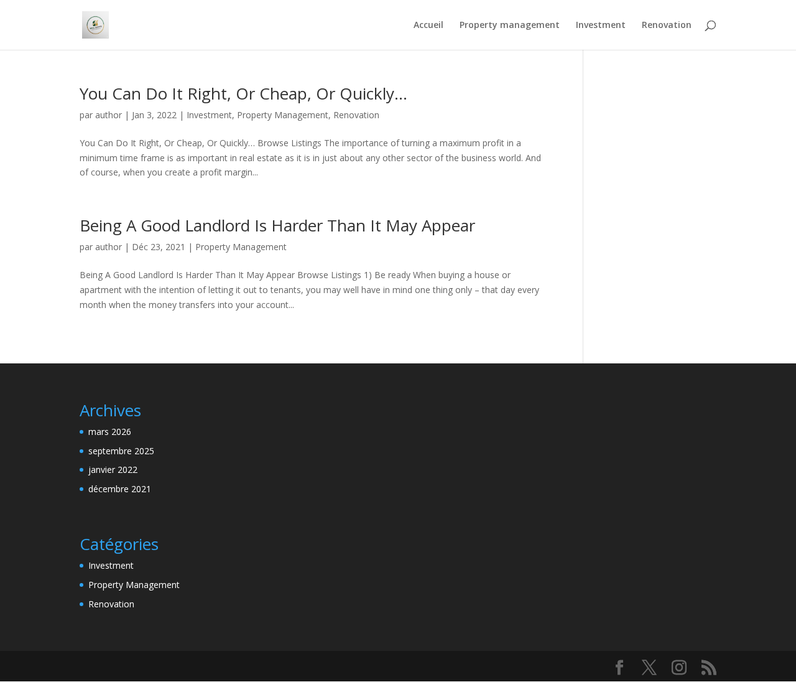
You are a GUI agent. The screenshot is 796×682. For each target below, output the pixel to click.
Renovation (667, 25)
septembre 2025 (121, 451)
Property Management (282, 115)
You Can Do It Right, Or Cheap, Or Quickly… (243, 93)
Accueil (428, 25)
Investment (601, 25)
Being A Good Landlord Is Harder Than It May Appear (277, 225)
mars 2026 (109, 431)
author (108, 115)
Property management (510, 25)
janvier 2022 (112, 469)
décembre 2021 (119, 489)
